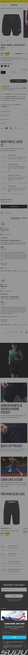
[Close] (25, 612)
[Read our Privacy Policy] (24, 645)
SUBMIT (14, 637)
